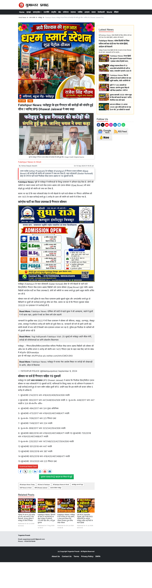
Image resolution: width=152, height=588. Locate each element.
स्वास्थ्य (73, 12)
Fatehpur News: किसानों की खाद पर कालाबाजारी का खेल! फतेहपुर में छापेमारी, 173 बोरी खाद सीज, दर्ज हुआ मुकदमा (46, 519)
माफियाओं (51, 182)
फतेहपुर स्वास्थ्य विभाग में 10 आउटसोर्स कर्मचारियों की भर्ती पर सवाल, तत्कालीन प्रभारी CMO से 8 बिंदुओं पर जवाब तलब (120, 68)
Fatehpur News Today (28, 484)
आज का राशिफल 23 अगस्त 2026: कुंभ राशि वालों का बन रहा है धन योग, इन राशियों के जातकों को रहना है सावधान (120, 107)
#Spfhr (23, 352)
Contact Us (67, 556)
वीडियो (116, 12)
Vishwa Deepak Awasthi (29, 166)
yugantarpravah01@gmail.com (34, 539)
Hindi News (22, 17)
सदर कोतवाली (38, 193)
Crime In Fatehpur (44, 484)
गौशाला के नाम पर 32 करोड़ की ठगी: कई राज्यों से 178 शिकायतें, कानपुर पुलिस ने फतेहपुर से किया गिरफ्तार (26, 518)
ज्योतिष (80, 12)
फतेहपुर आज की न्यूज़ (78, 484)
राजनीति (46, 12)
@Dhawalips (33, 352)
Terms (76, 556)
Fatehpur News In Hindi (61, 484)
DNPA (97, 556)
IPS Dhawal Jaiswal (41, 488)
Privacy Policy (87, 556)
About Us (56, 556)
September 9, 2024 (67, 371)
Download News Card (28, 466)
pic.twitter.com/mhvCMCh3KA (58, 356)
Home (21, 12)
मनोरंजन (66, 12)
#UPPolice (37, 356)
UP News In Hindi (26, 488)
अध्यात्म (86, 12)
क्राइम (28, 12)
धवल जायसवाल (36, 380)
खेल (59, 12)
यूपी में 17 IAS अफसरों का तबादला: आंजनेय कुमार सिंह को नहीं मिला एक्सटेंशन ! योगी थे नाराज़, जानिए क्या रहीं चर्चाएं (119, 88)
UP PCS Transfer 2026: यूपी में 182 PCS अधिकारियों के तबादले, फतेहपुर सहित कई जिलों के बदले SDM (85, 519)
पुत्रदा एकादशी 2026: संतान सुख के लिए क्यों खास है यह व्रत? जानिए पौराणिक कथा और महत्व (121, 97)
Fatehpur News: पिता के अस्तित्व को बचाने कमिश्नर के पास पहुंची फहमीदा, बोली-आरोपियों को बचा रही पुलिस (120, 78)
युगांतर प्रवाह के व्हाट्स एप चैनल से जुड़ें (56, 477)
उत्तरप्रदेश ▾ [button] (37, 12)
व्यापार (94, 12)
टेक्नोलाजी (101, 12)
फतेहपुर (40, 17)
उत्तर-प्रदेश (32, 17)
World (109, 12)
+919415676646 (30, 541)
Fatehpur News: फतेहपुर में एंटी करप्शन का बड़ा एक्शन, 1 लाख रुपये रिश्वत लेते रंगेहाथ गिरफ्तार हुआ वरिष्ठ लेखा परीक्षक (66, 519)
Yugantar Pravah (73, 551)
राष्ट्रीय (53, 12)
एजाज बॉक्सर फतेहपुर (56, 488)
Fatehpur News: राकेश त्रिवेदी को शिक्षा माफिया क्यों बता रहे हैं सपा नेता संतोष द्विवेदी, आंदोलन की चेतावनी (114, 43)
